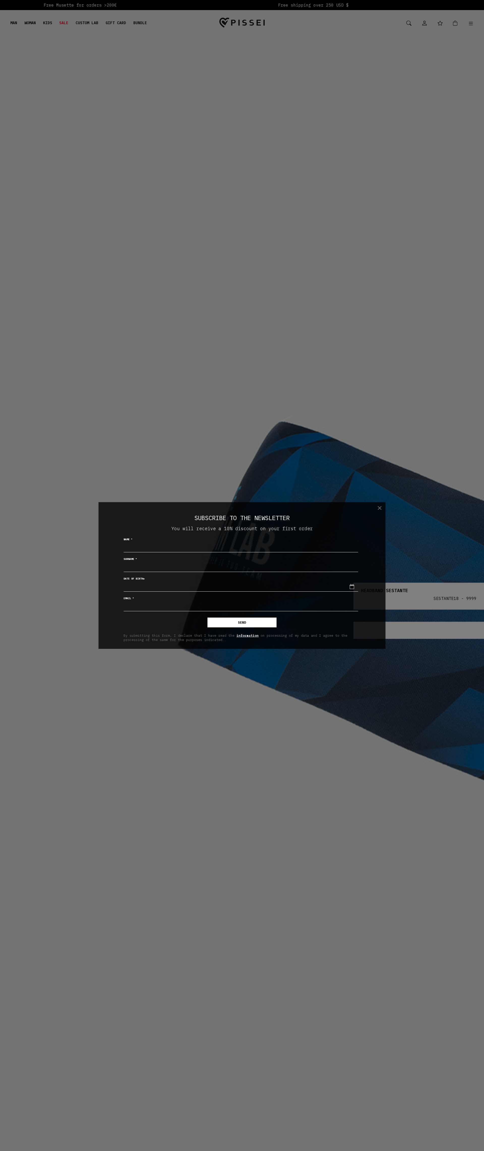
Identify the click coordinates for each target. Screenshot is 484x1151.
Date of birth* (134, 578)
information (247, 635)
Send (242, 622)
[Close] (379, 508)
